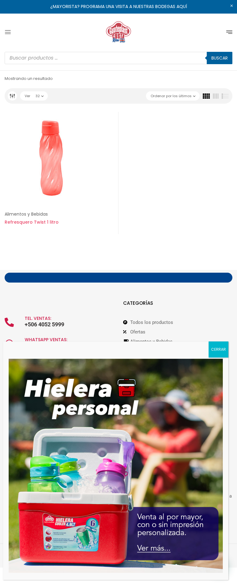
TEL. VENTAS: (38, 318)
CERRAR (218, 349)
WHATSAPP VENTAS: (46, 340)
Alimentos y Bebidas (26, 214)
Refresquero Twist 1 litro (32, 222)
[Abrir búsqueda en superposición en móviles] (118, 58)
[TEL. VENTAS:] (9, 322)
